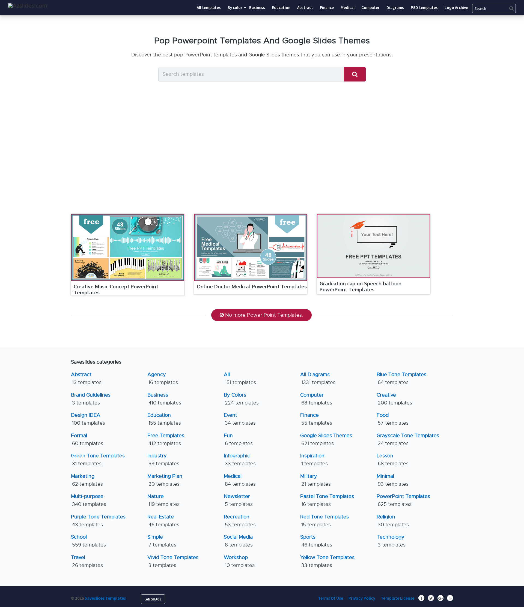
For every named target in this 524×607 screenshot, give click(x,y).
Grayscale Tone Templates (408, 439)
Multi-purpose (88, 500)
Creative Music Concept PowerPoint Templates (116, 289)
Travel (87, 561)
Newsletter (238, 500)
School (88, 541)
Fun (238, 439)
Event (240, 419)
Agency (162, 378)
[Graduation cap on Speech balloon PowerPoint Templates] (373, 246)
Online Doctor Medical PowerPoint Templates (252, 286)
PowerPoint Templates (403, 500)
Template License (397, 598)
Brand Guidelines (91, 399)
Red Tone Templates (324, 521)
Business (164, 399)
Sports (316, 541)
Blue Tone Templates (401, 378)
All (240, 378)
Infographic (240, 460)
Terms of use (330, 598)
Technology (391, 541)
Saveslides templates (105, 598)
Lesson (393, 460)
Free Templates (165, 439)
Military (315, 480)
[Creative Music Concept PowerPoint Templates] (127, 247)
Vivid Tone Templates (172, 561)
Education (164, 419)
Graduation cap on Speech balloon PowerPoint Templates (360, 286)
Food (393, 419)
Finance (316, 419)
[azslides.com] (27, 5)
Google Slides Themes (326, 439)
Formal (87, 439)
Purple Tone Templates (98, 521)
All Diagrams (317, 378)
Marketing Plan (164, 480)
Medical (240, 480)
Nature (163, 500)
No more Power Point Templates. (264, 315)
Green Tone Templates (98, 460)
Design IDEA (88, 419)
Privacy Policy (362, 598)
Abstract (86, 378)
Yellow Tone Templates (327, 561)
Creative (394, 399)
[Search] (355, 74)
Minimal (393, 480)
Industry (163, 460)
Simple (161, 541)
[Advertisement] (262, 158)
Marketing (87, 480)
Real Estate (163, 521)
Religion (393, 521)
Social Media (238, 541)
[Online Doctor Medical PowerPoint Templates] (250, 247)
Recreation (240, 521)
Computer (316, 399)
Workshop (239, 561)
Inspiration (314, 460)
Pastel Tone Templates (327, 500)
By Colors (241, 399)
